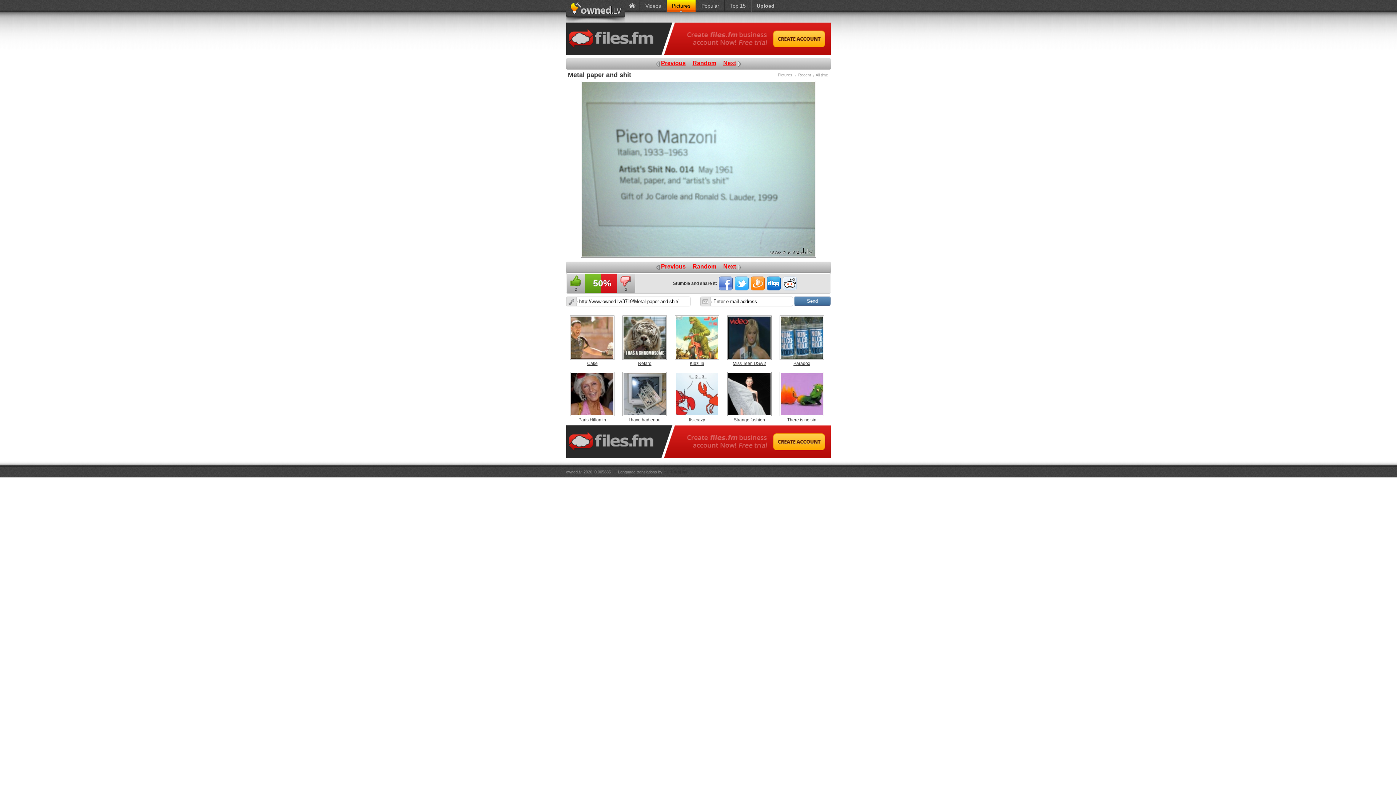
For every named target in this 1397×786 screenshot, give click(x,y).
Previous (673, 63)
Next (729, 63)
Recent (804, 75)
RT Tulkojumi (675, 472)
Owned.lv (595, 11)
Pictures (785, 75)
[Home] (632, 6)
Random (704, 63)
